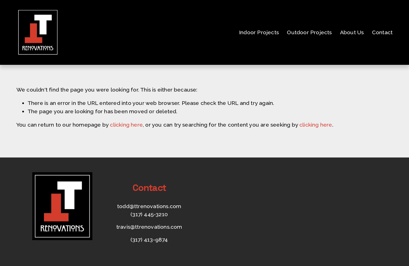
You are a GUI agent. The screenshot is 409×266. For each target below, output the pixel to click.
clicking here (126, 125)
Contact (382, 32)
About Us (352, 32)
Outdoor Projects (309, 32)
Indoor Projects (259, 32)
